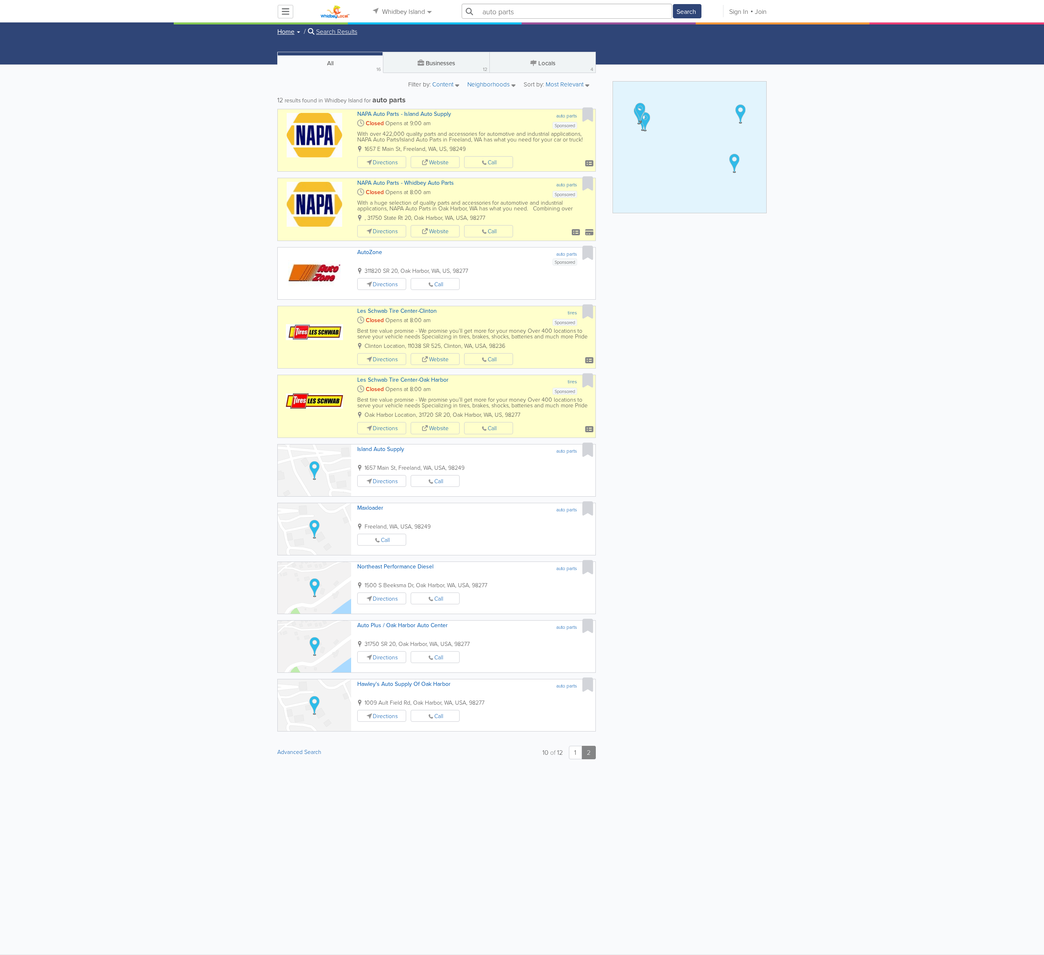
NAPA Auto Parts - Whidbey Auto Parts (405, 183)
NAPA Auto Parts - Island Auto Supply (404, 114)
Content (443, 84)
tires (572, 312)
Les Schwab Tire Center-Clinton (397, 311)
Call (492, 162)
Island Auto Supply (380, 449)
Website (439, 162)
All (354, 66)
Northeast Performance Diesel (395, 566)
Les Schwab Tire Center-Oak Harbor (403, 380)
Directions (385, 162)
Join (761, 11)
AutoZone (369, 252)
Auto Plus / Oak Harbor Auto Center (402, 625)
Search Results (336, 31)
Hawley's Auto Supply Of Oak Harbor (404, 684)
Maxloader (370, 508)
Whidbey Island (402, 11)
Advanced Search (299, 751)
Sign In (738, 11)
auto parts (566, 115)
